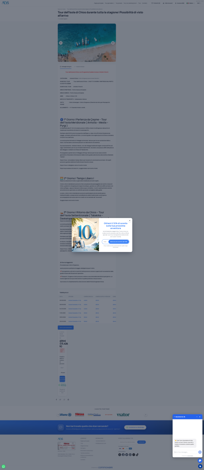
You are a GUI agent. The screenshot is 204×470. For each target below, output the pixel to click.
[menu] (197, 416)
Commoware (190, 455)
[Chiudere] (129, 220)
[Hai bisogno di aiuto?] (200, 460)
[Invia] (200, 452)
